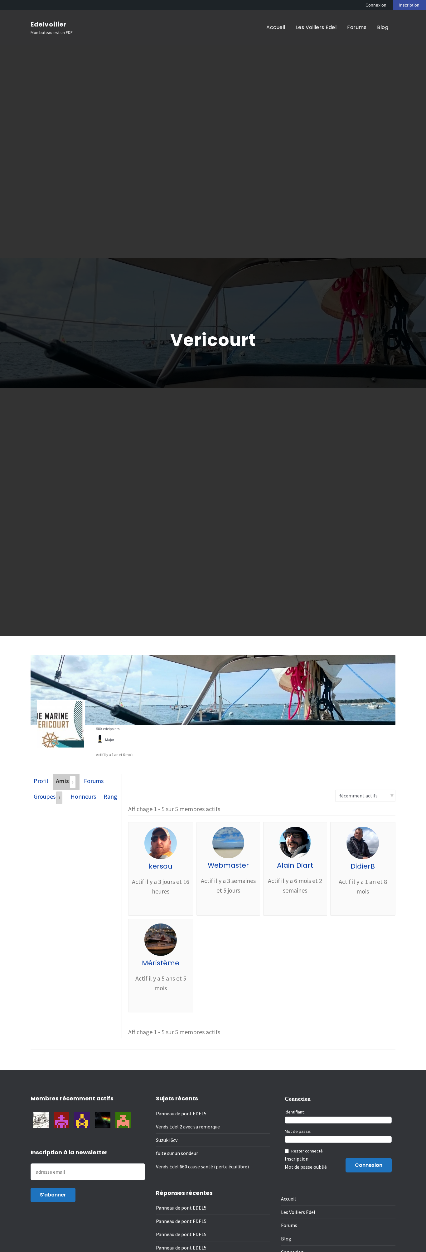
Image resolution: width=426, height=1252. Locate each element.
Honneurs (83, 796)
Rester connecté (307, 1151)
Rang (110, 796)
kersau (160, 866)
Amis (65, 781)
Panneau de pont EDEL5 (181, 1113)
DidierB (363, 866)
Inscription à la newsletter (69, 1152)
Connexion (375, 4)
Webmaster (228, 865)
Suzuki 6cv (166, 1140)
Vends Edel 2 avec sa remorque (188, 1126)
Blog (382, 27)
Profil (41, 781)
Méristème (160, 963)
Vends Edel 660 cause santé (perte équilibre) (202, 1166)
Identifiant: (295, 1112)
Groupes (47, 796)
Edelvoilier (49, 24)
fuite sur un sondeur (177, 1153)
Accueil (275, 27)
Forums (356, 27)
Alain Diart (295, 865)
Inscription (409, 4)
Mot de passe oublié (306, 1167)
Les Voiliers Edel (316, 27)
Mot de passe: (298, 1131)
